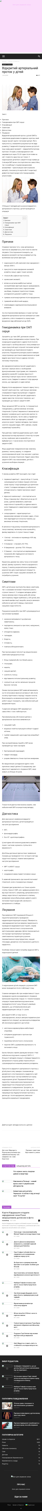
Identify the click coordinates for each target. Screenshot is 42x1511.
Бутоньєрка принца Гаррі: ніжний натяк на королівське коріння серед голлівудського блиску (26, 1378)
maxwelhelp (5, 1220)
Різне (9, 1505)
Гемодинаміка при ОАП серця (12, 224)
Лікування (8, 234)
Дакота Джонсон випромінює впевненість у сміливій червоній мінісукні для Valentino (25, 1244)
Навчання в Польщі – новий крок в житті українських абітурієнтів (24, 1183)
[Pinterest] (13, 80)
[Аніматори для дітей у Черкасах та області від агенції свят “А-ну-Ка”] (7, 1193)
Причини (7, 220)
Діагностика (9, 232)
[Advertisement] (21, 31)
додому (4, 61)
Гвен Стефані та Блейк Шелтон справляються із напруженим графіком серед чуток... (24, 1254)
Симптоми (8, 229)
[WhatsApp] (18, 80)
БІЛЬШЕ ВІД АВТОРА (24, 1166)
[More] (23, 80)
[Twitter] (9, 80)
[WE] (21, 4)
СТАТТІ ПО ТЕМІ (8, 1166)
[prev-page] (3, 1201)
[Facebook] (4, 80)
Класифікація (9, 227)
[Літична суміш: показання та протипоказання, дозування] (7, 1405)
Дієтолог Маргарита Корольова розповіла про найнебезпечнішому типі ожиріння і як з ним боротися (11, 1154)
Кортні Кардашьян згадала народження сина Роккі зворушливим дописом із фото (18, 1215)
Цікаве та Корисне (13, 61)
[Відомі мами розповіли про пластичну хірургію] (7, 1306)
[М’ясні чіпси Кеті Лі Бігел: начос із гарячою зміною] (7, 1315)
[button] (3, 56)
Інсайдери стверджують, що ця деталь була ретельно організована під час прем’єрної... (26, 1368)
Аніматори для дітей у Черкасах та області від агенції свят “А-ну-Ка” (26, 1193)
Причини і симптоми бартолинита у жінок (32, 1151)
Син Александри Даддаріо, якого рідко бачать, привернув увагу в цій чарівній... (26, 1295)
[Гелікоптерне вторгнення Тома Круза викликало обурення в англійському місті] (7, 1325)
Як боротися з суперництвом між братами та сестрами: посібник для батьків (26, 1264)
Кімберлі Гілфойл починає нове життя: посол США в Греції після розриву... (25, 1285)
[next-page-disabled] (6, 1201)
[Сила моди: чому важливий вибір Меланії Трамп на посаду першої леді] (7, 1234)
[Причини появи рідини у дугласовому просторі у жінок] (7, 1415)
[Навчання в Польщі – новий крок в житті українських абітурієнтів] (7, 1183)
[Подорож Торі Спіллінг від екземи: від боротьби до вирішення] (7, 1336)
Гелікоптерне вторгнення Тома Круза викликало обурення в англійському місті (27, 1325)
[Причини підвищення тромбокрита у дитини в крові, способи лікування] (7, 1425)
